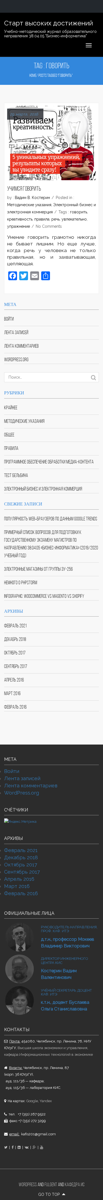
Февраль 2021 (15, 626)
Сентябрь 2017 (15, 666)
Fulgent (50, 1185)
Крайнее (10, 408)
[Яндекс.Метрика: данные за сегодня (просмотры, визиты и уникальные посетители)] (20, 821)
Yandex (46, 1101)
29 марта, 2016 (24, 114)
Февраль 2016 (15, 707)
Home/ (33, 76)
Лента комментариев (21, 346)
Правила (11, 448)
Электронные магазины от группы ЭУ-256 (38, 569)
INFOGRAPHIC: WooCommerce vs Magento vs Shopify (44, 596)
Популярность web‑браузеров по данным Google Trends (50, 519)
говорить (78, 212)
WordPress (28, 1185)
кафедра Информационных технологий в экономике (48, 1054)
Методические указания (29, 205)
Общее (9, 435)
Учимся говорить (24, 189)
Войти (9, 319)
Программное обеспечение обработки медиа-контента (49, 462)
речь (55, 219)
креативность (19, 219)
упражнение (18, 226)
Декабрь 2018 (15, 639)
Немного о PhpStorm (20, 583)
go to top (49, 1194)
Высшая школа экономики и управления (52, 1048)
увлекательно (74, 219)
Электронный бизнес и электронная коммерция (43, 489)
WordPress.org (16, 360)
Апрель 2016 (14, 680)
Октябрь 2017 (15, 653)
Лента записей (16, 333)
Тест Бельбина (16, 475)
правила (41, 219)
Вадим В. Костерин (32, 197)
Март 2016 (12, 693)
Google (32, 1101)
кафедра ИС (75, 1185)
